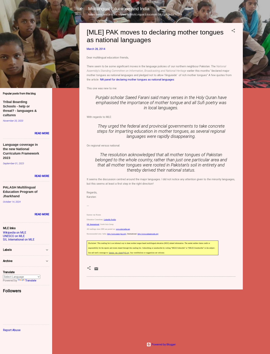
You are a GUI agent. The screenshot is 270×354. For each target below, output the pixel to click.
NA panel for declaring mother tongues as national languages (137, 79)
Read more (42, 133)
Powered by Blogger (163, 344)
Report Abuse (12, 330)
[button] (233, 31)
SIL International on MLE (18, 239)
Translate (30, 280)
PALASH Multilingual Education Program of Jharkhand (20, 192)
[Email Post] (96, 270)
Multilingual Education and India (118, 8)
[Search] (240, 10)
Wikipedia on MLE (14, 232)
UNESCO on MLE (14, 236)
